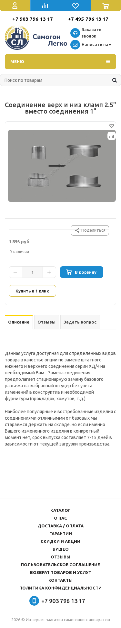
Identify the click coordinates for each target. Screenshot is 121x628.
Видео (61, 549)
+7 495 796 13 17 (88, 19)
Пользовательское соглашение (60, 564)
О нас (60, 518)
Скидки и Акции (60, 541)
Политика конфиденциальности (60, 588)
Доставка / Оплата (60, 525)
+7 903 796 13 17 (32, 19)
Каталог (60, 510)
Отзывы (60, 557)
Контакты (60, 580)
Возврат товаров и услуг (60, 572)
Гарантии (60, 533)
